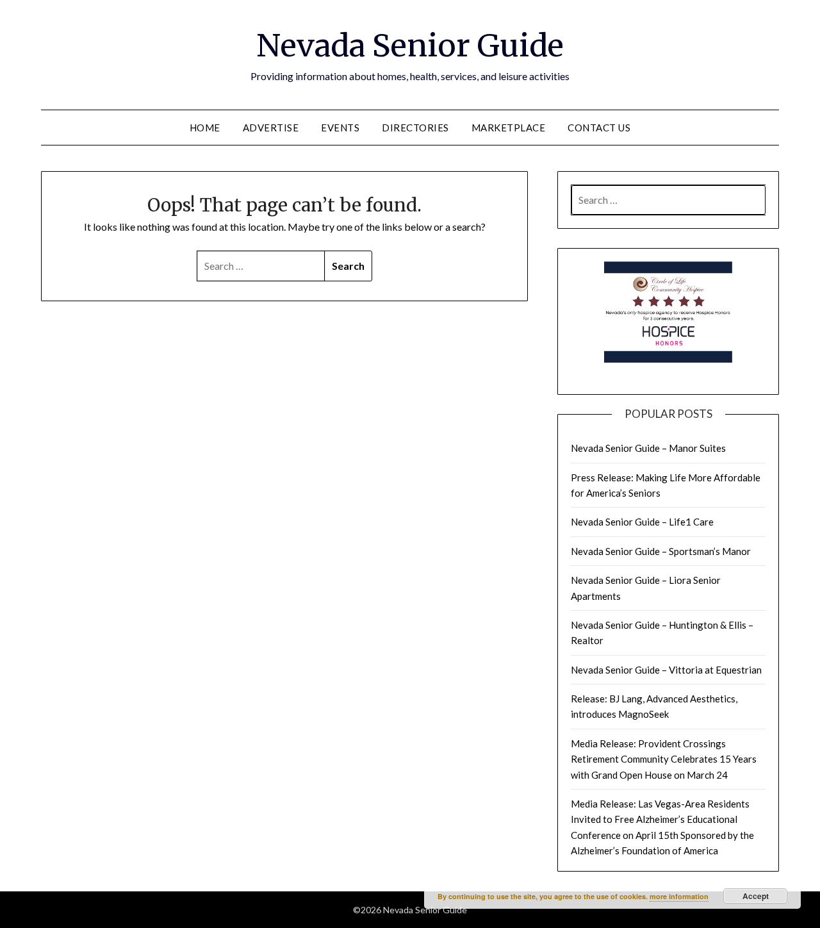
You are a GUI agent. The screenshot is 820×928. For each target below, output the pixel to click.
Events (340, 127)
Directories (415, 127)
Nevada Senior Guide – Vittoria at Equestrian (666, 669)
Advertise (271, 127)
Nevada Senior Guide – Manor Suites (648, 448)
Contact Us (599, 127)
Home (205, 127)
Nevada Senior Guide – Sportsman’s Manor (661, 551)
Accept (755, 896)
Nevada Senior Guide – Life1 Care (642, 521)
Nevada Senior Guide (410, 45)
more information (679, 896)
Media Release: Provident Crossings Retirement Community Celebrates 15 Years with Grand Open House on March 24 (664, 759)
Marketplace (509, 127)
